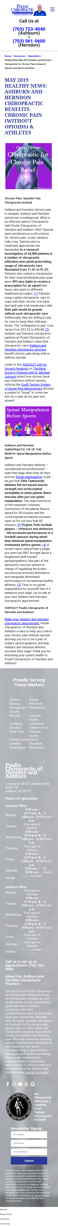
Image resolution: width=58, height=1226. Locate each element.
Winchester (37, 747)
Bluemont (35, 743)
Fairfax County (19, 739)
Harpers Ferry (38, 727)
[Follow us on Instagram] (14, 1085)
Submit (29, 1160)
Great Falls (16, 731)
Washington (17, 747)
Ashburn (14, 699)
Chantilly (15, 743)
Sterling (14, 703)
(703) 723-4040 (29, 29)
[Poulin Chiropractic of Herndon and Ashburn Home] (29, 10)
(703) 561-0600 (29, 41)
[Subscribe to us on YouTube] (20, 1085)
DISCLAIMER (18, 1190)
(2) (47, 329)
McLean (14, 715)
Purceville (36, 703)
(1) (36, 293)
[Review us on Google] (32, 1085)
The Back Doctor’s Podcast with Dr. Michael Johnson (27, 372)
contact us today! (37, 1072)
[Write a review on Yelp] (26, 1085)
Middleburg (37, 707)
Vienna (33, 699)
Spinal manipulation (29, 477)
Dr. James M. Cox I (40, 1195)
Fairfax (34, 739)
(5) (19, 585)
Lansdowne (37, 723)
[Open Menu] (52, 9)
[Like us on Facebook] (7, 1085)
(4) (44, 545)
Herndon (15, 727)
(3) (19, 525)
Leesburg (15, 723)
